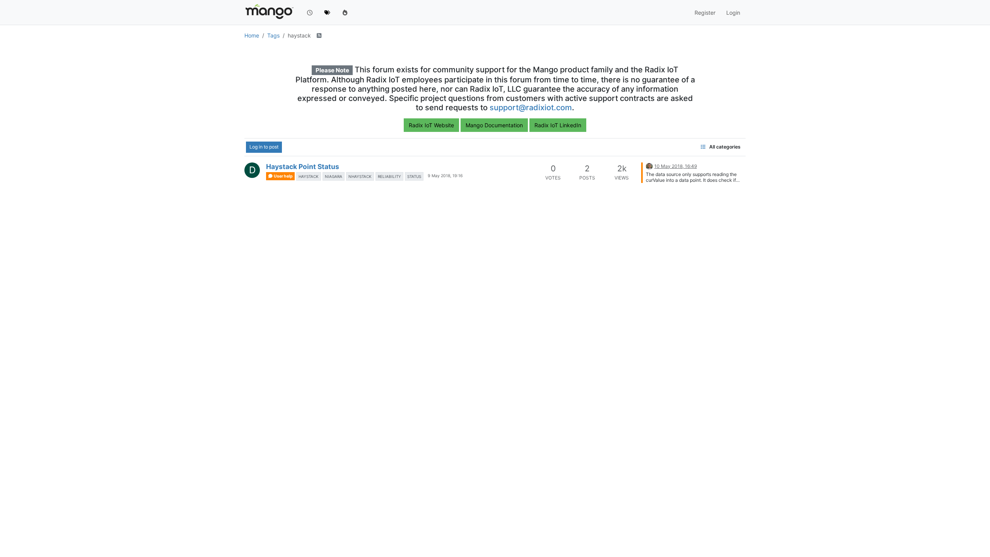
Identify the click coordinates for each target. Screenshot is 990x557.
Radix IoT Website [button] (431, 125)
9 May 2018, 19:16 (445, 175)
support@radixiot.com (531, 107)
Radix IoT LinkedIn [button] (557, 125)
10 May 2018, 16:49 (675, 166)
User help (283, 176)
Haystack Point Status (302, 166)
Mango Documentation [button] (494, 125)
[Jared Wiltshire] (649, 165)
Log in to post (263, 147)
